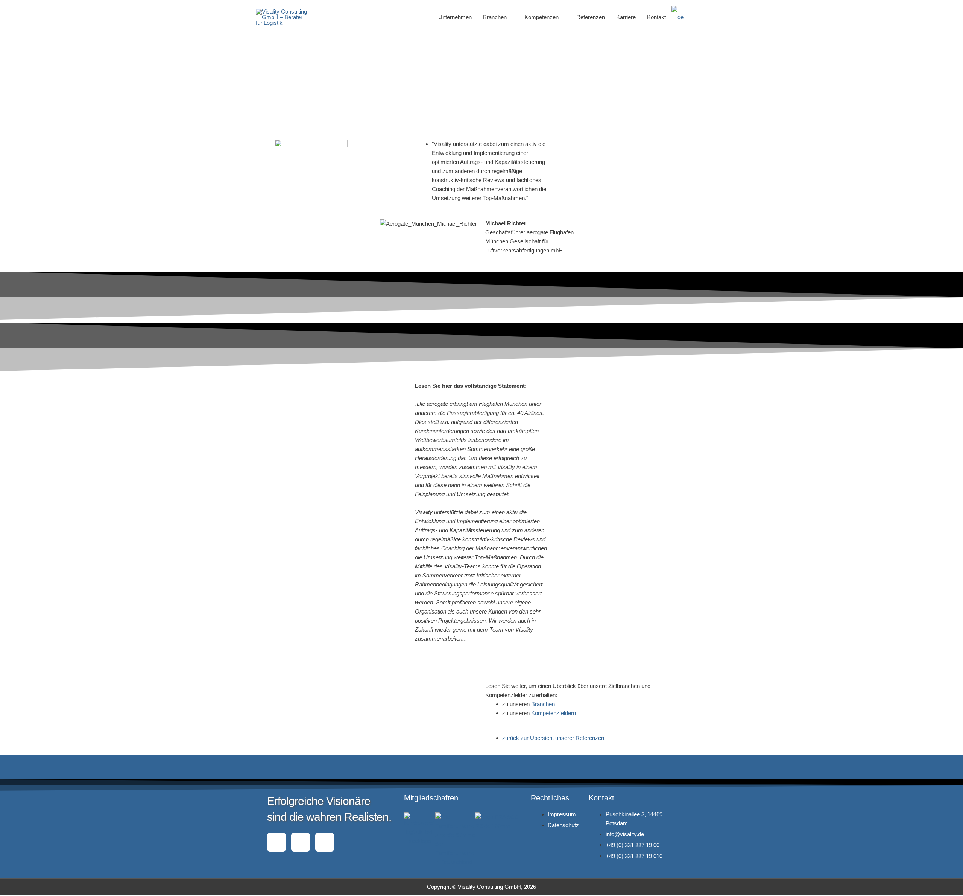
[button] (699, 17)
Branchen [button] (495, 17)
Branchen (543, 704)
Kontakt (656, 17)
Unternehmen (455, 17)
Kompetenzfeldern (553, 713)
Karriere (626, 17)
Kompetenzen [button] (541, 17)
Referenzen (590, 17)
